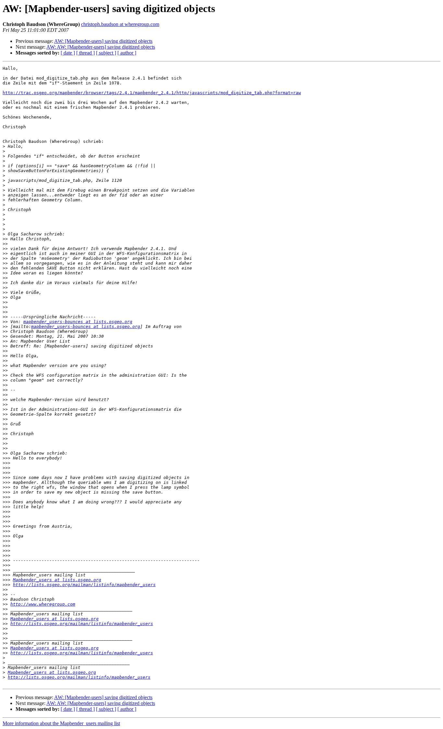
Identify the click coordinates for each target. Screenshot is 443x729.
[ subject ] (106, 53)
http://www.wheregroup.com (42, 604)
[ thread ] (85, 53)
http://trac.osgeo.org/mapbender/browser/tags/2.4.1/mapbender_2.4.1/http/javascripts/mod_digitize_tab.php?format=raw (152, 92)
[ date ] (68, 53)
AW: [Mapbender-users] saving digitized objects (103, 41)
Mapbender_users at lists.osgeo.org (57, 579)
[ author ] (126, 53)
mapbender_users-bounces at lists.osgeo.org (77, 321)
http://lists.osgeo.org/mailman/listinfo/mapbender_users (84, 584)
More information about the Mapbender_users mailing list (61, 723)
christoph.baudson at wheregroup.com (120, 24)
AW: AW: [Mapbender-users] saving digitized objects (100, 47)
